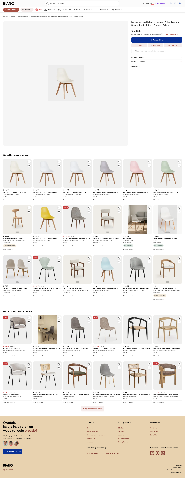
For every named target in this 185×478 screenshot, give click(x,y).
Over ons (90, 428)
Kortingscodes (148, 4)
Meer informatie (8, 200)
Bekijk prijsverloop (170, 34)
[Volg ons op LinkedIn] (163, 453)
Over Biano (91, 423)
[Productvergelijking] (171, 3)
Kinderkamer (52, 9)
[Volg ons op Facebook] (157, 453)
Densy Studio (123, 442)
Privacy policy (177, 467)
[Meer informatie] (162, 34)
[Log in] (180, 3)
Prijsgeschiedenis (137, 57)
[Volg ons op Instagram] (152, 453)
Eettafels (118, 9)
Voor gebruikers (124, 423)
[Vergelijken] (29, 165)
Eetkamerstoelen (103, 9)
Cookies (179, 465)
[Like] (29, 161)
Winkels (121, 431)
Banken (64, 9)
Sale (40, 9)
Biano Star (153, 435)
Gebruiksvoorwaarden (174, 470)
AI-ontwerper (161, 3)
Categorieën (11, 9)
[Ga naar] (65, 83)
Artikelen (121, 435)
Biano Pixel (154, 431)
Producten (92, 453)
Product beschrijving (138, 62)
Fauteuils (89, 9)
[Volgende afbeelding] (30, 219)
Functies (90, 442)
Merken (121, 428)
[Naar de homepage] (13, 3)
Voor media (91, 438)
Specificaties (136, 66)
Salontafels (76, 9)
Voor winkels (155, 423)
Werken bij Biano (92, 431)
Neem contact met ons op (96, 435)
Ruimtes (27, 9)
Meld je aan (154, 428)
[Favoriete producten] (175, 3)
